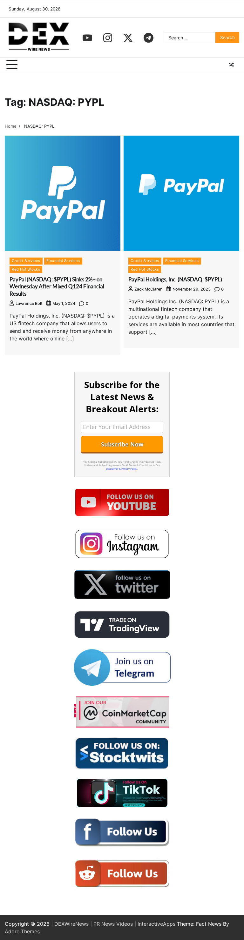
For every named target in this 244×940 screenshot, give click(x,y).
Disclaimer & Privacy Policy (121, 468)
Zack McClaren (148, 289)
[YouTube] (87, 38)
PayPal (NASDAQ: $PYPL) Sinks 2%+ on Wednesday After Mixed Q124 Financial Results (57, 286)
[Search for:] (189, 38)
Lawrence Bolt (29, 303)
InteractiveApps (156, 924)
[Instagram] (108, 38)
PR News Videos (113, 924)
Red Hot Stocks (26, 269)
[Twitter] (128, 38)
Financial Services (63, 260)
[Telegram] (148, 38)
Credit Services (26, 260)
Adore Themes (22, 931)
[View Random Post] (231, 65)
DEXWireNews (71, 924)
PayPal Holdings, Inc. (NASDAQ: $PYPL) (175, 279)
